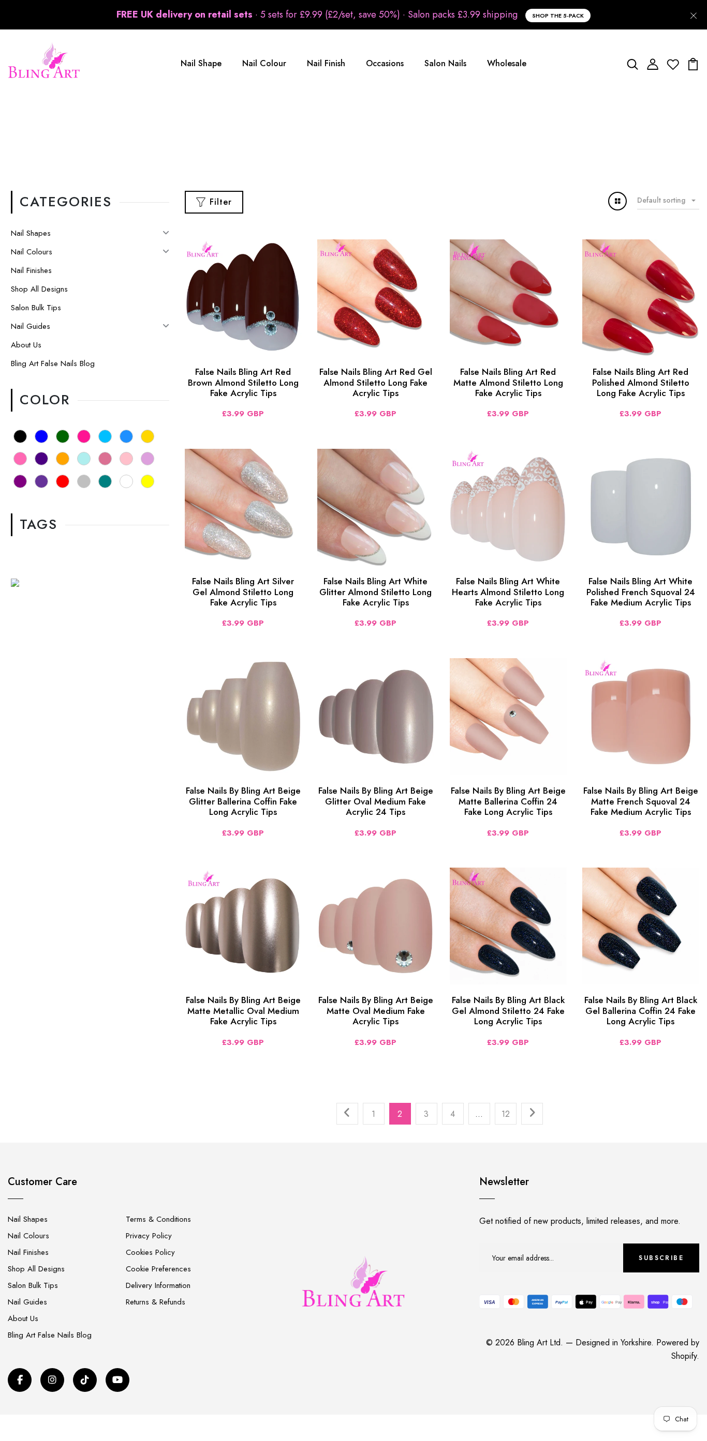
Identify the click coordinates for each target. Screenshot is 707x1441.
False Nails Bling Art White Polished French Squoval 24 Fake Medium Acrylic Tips (640, 592)
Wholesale (506, 63)
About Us (26, 345)
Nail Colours (31, 251)
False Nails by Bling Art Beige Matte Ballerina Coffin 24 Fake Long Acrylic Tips (508, 801)
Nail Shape (201, 63)
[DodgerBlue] (126, 436)
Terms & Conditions (158, 1219)
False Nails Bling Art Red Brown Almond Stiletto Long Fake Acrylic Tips (243, 382)
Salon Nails (445, 63)
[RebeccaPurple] (41, 481)
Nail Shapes (31, 233)
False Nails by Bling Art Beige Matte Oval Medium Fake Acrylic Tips (375, 1010)
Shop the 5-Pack (558, 15)
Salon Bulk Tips (36, 307)
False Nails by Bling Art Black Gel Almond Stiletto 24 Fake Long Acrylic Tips (508, 1010)
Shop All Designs (39, 289)
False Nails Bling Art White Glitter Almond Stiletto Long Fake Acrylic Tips (375, 592)
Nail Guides (30, 326)
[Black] (20, 436)
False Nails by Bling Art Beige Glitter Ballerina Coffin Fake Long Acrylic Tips (243, 801)
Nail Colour (264, 63)
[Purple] (20, 481)
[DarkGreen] (62, 436)
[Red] (62, 481)
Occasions (385, 63)
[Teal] (105, 481)
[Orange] (62, 458)
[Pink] (126, 458)
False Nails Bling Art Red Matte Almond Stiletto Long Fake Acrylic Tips (508, 382)
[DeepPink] (84, 436)
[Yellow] (147, 481)
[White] (126, 481)
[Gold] (147, 436)
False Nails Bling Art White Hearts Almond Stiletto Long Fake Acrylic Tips (508, 592)
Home (327, 143)
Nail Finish (326, 63)
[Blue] (41, 436)
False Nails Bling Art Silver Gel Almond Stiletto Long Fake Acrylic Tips (243, 592)
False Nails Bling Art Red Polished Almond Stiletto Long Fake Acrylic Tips (640, 382)
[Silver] (84, 481)
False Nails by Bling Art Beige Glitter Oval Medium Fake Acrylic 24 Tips (375, 801)
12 (506, 1114)
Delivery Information (158, 1285)
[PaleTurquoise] (84, 458)
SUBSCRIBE (661, 1258)
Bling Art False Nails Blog (53, 363)
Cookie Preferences (158, 1269)
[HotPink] (20, 458)
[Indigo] (41, 458)
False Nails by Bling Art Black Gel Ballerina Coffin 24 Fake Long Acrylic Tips (640, 1010)
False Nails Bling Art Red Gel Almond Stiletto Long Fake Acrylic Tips (375, 382)
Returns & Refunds (155, 1302)
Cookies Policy (150, 1252)
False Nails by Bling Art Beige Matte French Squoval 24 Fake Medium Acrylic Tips (640, 801)
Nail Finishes (31, 270)
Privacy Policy (149, 1235)
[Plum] (147, 458)
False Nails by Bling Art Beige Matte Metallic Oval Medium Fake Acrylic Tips (243, 1010)
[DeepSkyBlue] (105, 436)
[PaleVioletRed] (105, 458)
